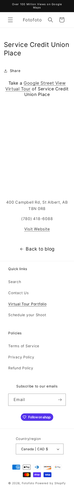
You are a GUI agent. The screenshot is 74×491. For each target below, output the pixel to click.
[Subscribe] (60, 400)
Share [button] (15, 71)
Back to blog (40, 249)
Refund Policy (20, 368)
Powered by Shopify (50, 483)
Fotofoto (28, 483)
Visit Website (37, 229)
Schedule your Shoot (27, 315)
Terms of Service (23, 346)
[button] (10, 20)
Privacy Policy (21, 357)
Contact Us (18, 293)
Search (14, 282)
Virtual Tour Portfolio (27, 304)
